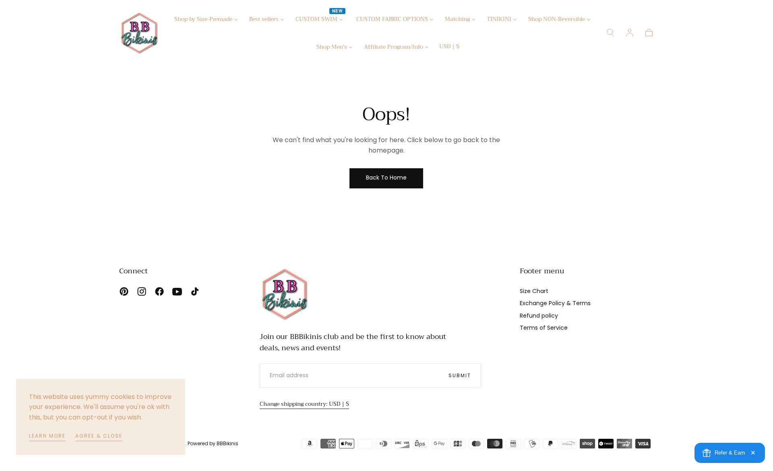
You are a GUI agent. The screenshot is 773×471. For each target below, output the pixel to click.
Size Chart (534, 291)
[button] (449, 47)
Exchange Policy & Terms (555, 303)
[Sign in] (630, 32)
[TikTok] (195, 291)
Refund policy (539, 316)
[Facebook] (159, 291)
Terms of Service (544, 328)
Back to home (386, 178)
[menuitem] (206, 20)
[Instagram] (142, 291)
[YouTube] (177, 291)
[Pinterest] (124, 291)
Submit (460, 375)
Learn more (47, 435)
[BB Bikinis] (285, 294)
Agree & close (98, 435)
